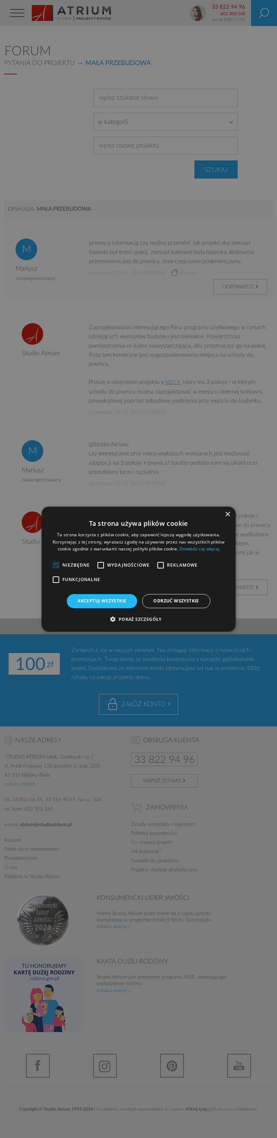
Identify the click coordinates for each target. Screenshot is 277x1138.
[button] (138, 619)
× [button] (227, 514)
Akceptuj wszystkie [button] (102, 601)
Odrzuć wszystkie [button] (176, 601)
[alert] (138, 569)
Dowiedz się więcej (199, 549)
